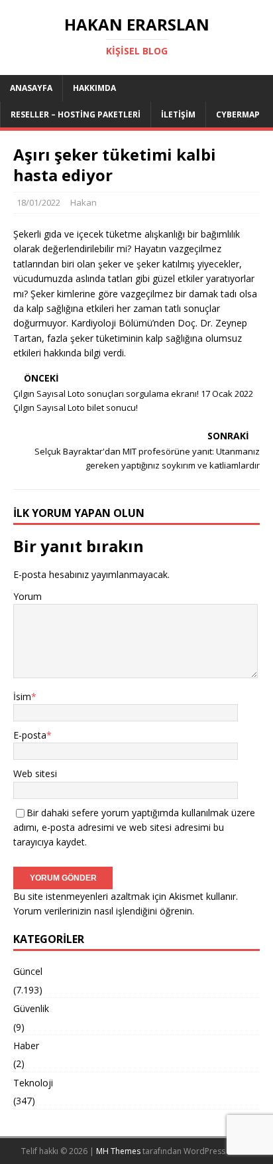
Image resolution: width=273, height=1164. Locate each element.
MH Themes (118, 1151)
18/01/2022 (38, 202)
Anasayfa (31, 88)
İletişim (178, 114)
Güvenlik (31, 1008)
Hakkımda (94, 88)
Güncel (27, 971)
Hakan (83, 202)
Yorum (27, 596)
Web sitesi (35, 773)
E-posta (29, 735)
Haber (26, 1045)
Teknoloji (33, 1082)
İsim (22, 696)
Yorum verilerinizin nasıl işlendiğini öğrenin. (103, 911)
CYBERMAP (238, 114)
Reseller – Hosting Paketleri (75, 114)
